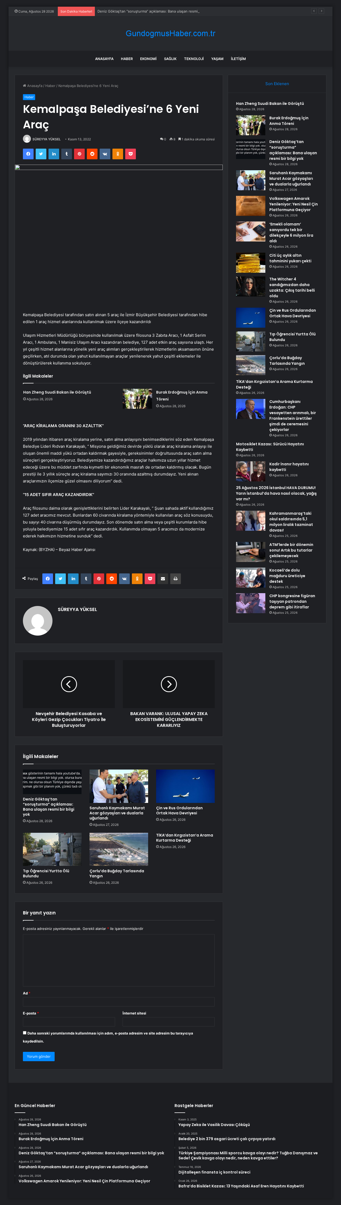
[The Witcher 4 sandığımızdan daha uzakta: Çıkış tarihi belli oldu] (250, 286)
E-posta (31, 1013)
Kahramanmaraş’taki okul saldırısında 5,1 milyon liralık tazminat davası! (291, 522)
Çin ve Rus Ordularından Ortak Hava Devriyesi (179, 810)
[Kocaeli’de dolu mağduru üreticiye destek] (250, 578)
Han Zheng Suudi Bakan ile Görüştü (57, 392)
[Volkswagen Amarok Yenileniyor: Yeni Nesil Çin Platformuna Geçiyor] (250, 206)
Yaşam (217, 59)
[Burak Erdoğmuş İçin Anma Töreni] (137, 399)
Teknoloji (194, 59)
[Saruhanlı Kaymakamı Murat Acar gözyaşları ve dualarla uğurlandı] (119, 786)
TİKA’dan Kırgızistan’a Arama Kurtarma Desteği (184, 838)
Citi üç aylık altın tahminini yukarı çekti (290, 258)
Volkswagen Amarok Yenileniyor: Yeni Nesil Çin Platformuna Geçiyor (293, 204)
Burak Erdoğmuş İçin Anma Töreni (288, 120)
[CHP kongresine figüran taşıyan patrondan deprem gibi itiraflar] (250, 603)
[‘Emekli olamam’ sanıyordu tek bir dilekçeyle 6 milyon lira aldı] (250, 231)
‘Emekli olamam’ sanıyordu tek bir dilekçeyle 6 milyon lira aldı (291, 232)
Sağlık (170, 59)
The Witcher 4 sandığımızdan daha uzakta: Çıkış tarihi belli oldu (292, 287)
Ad (26, 993)
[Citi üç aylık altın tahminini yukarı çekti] (250, 263)
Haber (127, 59)
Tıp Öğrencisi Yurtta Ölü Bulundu (46, 873)
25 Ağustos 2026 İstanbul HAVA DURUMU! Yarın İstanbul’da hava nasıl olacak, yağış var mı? (276, 493)
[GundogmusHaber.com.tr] (170, 33)
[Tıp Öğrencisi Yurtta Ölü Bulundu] (52, 849)
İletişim (238, 59)
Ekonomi (148, 59)
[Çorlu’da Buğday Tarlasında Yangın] (119, 849)
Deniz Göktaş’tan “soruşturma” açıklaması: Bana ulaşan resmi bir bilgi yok (158, 11)
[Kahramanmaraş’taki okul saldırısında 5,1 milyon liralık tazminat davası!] (250, 521)
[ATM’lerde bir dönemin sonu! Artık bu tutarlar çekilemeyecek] (250, 552)
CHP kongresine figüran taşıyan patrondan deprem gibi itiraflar (292, 601)
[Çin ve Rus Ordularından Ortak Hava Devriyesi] (185, 786)
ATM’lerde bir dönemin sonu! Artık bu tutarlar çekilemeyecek (291, 550)
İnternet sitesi (134, 1013)
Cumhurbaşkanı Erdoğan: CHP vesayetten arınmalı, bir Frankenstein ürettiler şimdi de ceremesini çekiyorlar (292, 415)
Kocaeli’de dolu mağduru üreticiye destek (287, 576)
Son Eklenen (277, 83)
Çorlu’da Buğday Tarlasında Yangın (117, 873)
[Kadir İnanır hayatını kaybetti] (250, 471)
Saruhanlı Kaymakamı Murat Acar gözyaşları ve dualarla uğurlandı (117, 813)
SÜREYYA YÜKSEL (47, 139)
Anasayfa (104, 59)
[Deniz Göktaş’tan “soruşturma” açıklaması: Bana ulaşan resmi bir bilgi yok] (52, 782)
